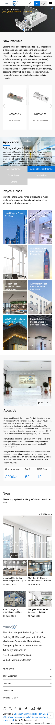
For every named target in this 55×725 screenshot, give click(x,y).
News (7, 493)
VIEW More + (45, 514)
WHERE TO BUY (10, 698)
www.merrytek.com (21, 660)
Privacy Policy (17, 723)
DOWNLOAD (8, 690)
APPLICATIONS (10, 676)
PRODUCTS (8, 669)
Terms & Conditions (34, 723)
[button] (23, 30)
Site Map (48, 723)
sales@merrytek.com (20, 655)
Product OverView (15, 129)
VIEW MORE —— (13, 462)
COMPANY (8, 683)
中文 (43, 3)
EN (37, 3)
